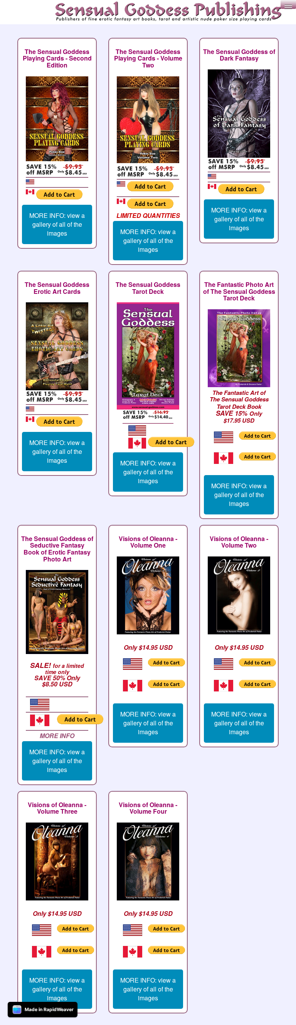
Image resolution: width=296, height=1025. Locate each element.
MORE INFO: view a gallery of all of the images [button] (57, 224)
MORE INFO (57, 735)
